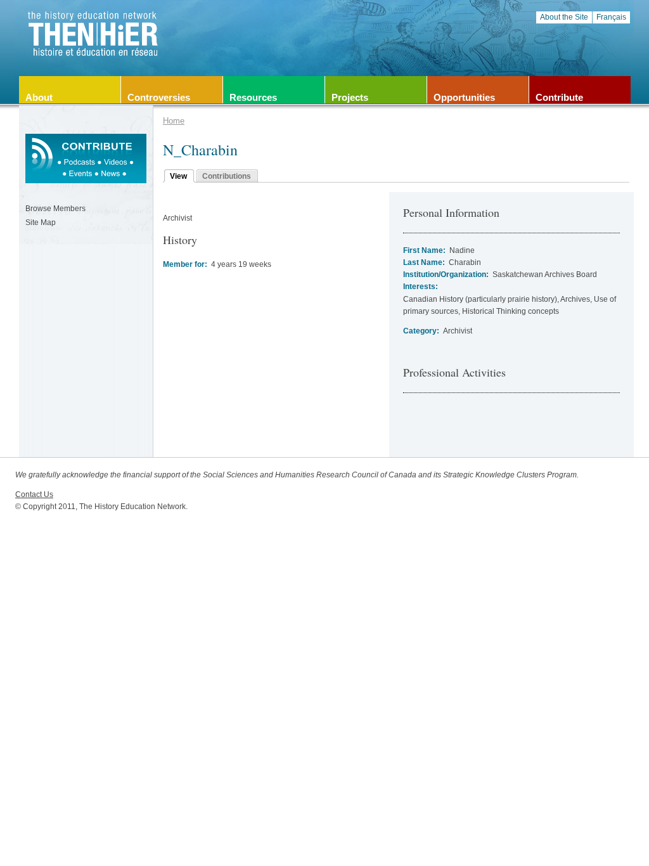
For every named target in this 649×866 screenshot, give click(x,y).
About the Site (564, 17)
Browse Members (55, 208)
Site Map (40, 222)
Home (173, 121)
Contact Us (34, 494)
